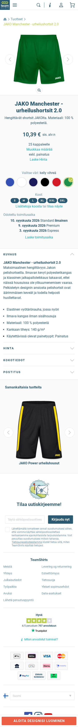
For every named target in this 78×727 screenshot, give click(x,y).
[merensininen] (33, 182)
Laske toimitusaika (39, 237)
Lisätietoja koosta (29, 206)
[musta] (45, 182)
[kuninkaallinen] (10, 182)
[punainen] (57, 182)
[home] (5, 19)
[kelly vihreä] (68, 182)
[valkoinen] (22, 182)
